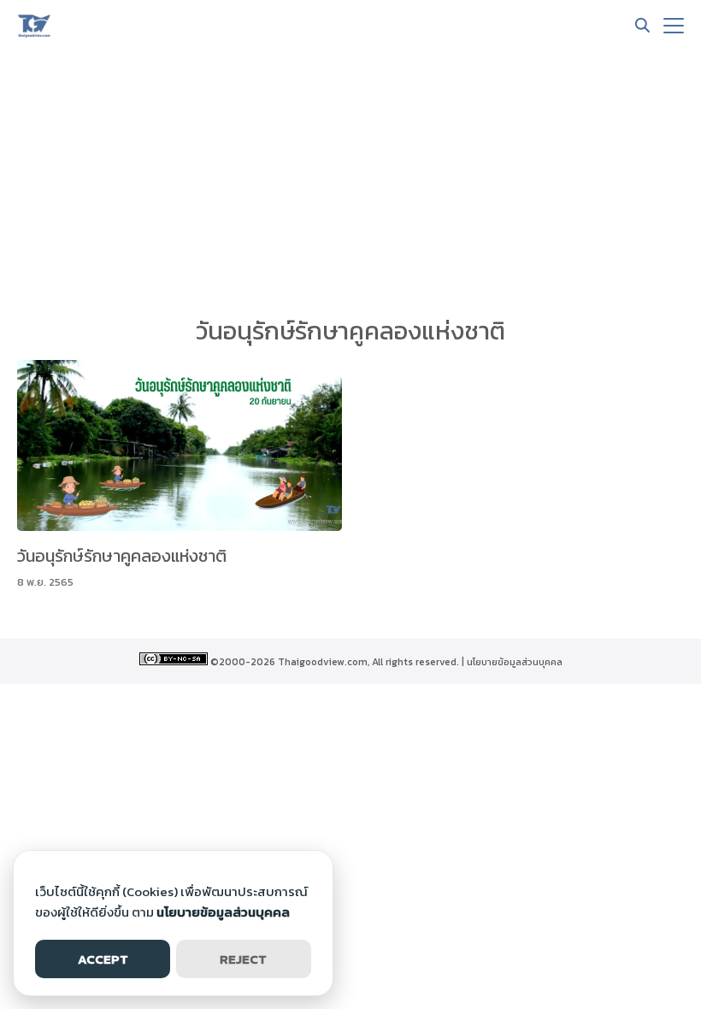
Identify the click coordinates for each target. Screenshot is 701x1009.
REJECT (243, 959)
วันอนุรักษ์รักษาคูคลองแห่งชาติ (122, 556)
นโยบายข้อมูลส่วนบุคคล (515, 662)
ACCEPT (103, 959)
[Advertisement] (350, 179)
